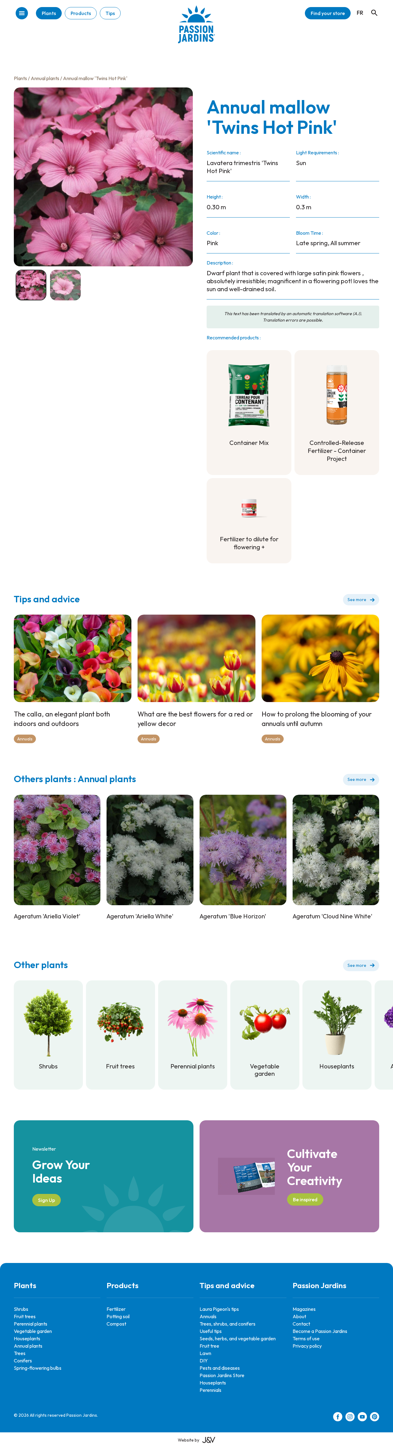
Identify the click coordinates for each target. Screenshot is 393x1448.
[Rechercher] (371, 7)
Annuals (25, 739)
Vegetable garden (33, 1331)
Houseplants (27, 1338)
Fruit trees (25, 1316)
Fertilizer (116, 1309)
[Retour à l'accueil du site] (196, 29)
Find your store (328, 13)
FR (360, 12)
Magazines (304, 1309)
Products (81, 13)
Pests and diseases (220, 1368)
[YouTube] (362, 1417)
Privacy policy (307, 1346)
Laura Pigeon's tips (219, 1309)
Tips (110, 13)
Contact (301, 1324)
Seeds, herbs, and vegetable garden (238, 1338)
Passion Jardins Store (222, 1375)
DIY (204, 1360)
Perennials (210, 1390)
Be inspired (305, 1199)
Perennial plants (30, 1324)
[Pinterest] (374, 1417)
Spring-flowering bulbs (37, 1368)
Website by (188, 1440)
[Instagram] (350, 1417)
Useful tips (211, 1331)
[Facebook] (337, 1417)
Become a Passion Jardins (320, 1331)
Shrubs (21, 1309)
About (299, 1316)
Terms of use (306, 1338)
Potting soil (118, 1316)
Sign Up (46, 1200)
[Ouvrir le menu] (22, 14)
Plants (49, 13)
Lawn (205, 1353)
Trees (19, 1353)
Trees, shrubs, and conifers (227, 1324)
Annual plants (45, 78)
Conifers (23, 1360)
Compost (116, 1324)
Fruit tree (209, 1346)
